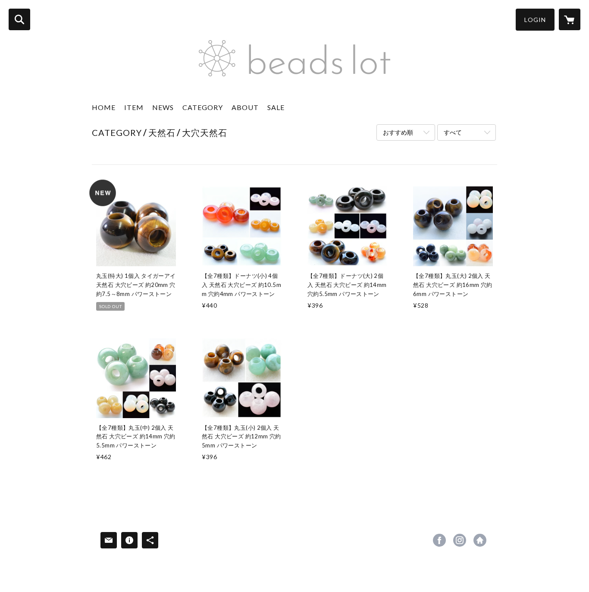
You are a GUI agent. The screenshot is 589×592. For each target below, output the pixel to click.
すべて (453, 132)
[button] (535, 20)
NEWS (163, 107)
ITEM (134, 107)
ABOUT (245, 107)
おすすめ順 (398, 132)
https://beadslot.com (479, 540)
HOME (104, 107)
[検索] (19, 19)
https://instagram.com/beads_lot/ (459, 540)
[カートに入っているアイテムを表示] (569, 19)
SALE (276, 107)
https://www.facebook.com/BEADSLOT (439, 540)
